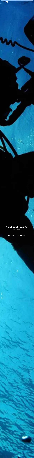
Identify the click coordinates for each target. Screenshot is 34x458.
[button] (31, 2)
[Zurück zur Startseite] (5, 2)
